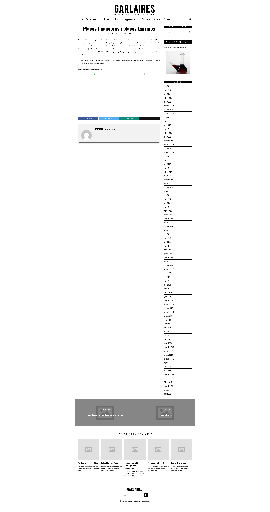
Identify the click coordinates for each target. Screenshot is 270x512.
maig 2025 (167, 121)
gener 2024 (168, 175)
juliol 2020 (167, 320)
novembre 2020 (169, 304)
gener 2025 (168, 137)
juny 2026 (167, 86)
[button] (189, 32)
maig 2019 (167, 366)
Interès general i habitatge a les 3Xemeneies (131, 465)
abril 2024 (167, 164)
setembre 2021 (169, 269)
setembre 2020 (169, 312)
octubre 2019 (168, 355)
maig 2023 (167, 199)
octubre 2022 (168, 226)
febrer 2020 (168, 339)
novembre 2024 (169, 144)
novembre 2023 (169, 183)
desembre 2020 (169, 300)
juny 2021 (167, 277)
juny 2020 (167, 323)
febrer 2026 (168, 98)
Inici (81, 19)
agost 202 (167, 394)
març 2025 (167, 129)
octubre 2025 (168, 109)
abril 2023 (167, 203)
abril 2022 (167, 242)
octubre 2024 (168, 148)
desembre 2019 (169, 347)
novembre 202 (168, 390)
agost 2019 (167, 362)
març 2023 (167, 207)
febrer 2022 (168, 249)
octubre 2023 (168, 187)
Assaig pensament (129, 19)
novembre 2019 (169, 351)
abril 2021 (167, 285)
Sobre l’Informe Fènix (109, 463)
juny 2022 (167, 234)
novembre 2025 (169, 105)
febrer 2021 (168, 292)
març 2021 (167, 288)
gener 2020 (168, 343)
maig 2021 (167, 281)
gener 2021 (167, 296)
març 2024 (167, 168)
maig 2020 (167, 327)
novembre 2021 (169, 261)
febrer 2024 (168, 172)
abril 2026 (167, 94)
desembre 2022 (169, 218)
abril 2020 (167, 331)
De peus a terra (92, 19)
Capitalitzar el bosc (179, 463)
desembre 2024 (169, 140)
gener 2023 (168, 214)
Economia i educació (156, 463)
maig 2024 (167, 160)
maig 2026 (167, 90)
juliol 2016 (167, 378)
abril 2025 (167, 125)
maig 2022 (167, 238)
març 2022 (167, 246)
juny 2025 (167, 117)
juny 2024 (167, 156)
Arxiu (156, 19)
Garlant (145, 19)
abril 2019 (167, 370)
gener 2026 (168, 102)
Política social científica (88, 463)
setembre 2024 (169, 152)
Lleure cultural (110, 19)
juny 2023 (167, 195)
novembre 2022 (169, 222)
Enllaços (167, 19)
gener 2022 (168, 253)
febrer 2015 (168, 382)
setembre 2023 (169, 191)
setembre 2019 (169, 359)
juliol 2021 (167, 273)
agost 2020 (168, 316)
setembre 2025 (169, 113)
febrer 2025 (168, 133)
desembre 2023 (169, 179)
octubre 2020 (168, 308)
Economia (123, 33)
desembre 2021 (169, 257)
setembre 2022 (169, 230)
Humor (130, 33)
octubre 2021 (168, 265)
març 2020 (167, 335)
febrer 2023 (168, 211)
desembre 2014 (169, 386)
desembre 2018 (169, 374)
